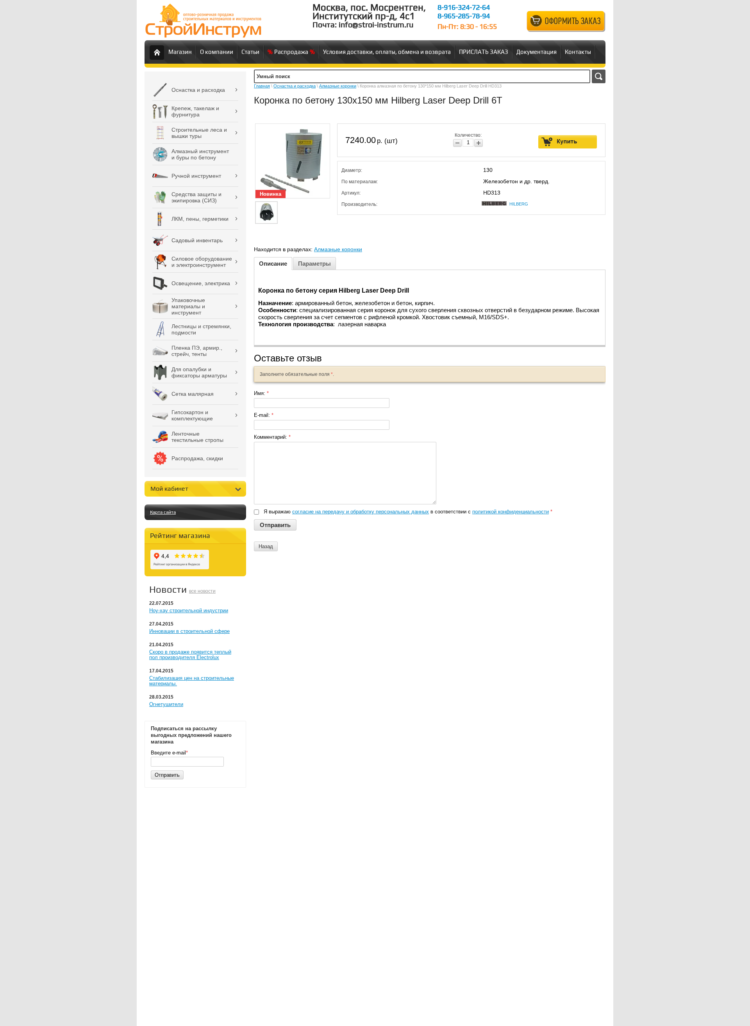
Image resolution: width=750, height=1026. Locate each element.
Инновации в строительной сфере (189, 631)
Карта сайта (163, 512)
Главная (262, 86)
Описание (273, 263)
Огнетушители (166, 704)
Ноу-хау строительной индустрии (188, 610)
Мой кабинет (169, 488)
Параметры (314, 263)
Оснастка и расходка (294, 86)
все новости (202, 591)
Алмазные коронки (337, 86)
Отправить (167, 775)
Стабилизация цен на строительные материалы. (191, 680)
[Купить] (567, 141)
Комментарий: (272, 437)
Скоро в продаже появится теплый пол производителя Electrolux (190, 654)
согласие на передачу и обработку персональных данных (360, 512)
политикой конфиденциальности (510, 512)
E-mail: (263, 415)
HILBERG (518, 204)
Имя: (261, 393)
